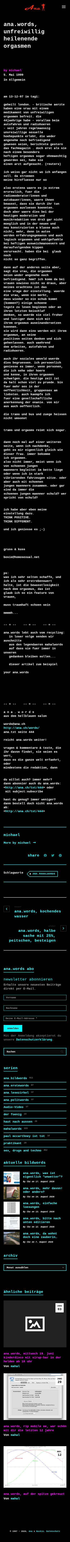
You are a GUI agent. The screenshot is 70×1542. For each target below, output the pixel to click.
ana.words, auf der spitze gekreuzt (34, 1494)
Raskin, (40, 1531)
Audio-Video (16, 1107)
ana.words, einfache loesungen (40, 1205)
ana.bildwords (18, 1078)
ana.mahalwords (44, 874)
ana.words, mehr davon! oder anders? (42, 1190)
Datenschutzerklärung (34, 1039)
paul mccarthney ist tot (27, 1136)
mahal (15, 1366)
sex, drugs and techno (25, 1150)
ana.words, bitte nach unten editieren (42, 1220)
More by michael (18, 843)
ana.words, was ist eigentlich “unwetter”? (42, 1175)
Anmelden (13, 1028)
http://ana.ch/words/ (21, 728)
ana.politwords (19, 1100)
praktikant (15, 1143)
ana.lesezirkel (19, 1092)
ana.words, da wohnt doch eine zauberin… (40, 1235)
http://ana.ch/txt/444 (24, 787)
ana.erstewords (19, 1085)
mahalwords (16, 1129)
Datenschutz (53, 1531)
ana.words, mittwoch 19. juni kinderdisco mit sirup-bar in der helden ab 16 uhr (32, 1357)
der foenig (15, 1114)
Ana (30, 1531)
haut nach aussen (20, 1121)
